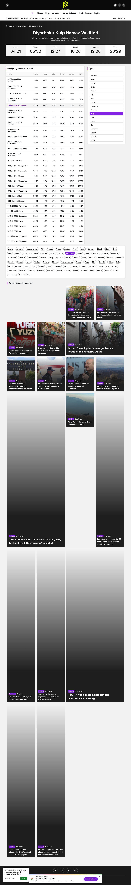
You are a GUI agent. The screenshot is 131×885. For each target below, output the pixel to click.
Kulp (92, 113)
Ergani (93, 91)
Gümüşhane (32, 258)
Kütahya (37, 262)
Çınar (93, 140)
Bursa (25, 253)
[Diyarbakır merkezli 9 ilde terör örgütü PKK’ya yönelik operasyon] (51, 339)
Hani (92, 98)
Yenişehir (94, 129)
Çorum (52, 253)
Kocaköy (94, 110)
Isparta (59, 258)
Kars (90, 258)
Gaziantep (12, 258)
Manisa (55, 262)
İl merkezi (94, 76)
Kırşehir (11, 262)
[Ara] (115, 5)
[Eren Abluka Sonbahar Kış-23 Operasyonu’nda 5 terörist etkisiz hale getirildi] (110, 470)
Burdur (17, 253)
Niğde (110, 262)
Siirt (34, 266)
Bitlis (115, 249)
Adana (10, 249)
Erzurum (105, 253)
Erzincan (96, 253)
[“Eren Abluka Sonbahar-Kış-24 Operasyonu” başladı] (80, 410)
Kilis (116, 270)
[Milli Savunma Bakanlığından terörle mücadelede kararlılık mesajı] (110, 303)
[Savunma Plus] (65, 5)
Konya (28, 262)
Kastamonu (100, 258)
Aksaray (22, 270)
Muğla (87, 262)
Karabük (108, 270)
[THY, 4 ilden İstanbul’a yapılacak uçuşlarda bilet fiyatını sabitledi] (51, 625)
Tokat (66, 266)
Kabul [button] (23, 878)
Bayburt (31, 270)
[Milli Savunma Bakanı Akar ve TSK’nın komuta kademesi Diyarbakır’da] (51, 374)
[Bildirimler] (123, 5)
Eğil (92, 95)
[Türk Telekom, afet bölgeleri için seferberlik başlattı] (21, 625)
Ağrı (42, 249)
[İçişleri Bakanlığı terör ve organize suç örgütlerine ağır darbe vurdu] (95, 338)
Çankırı (44, 253)
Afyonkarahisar (32, 249)
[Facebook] (55, 870)
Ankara (58, 249)
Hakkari (43, 258)
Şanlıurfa (92, 266)
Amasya (50, 249)
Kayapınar (94, 106)
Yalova (99, 270)
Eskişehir (114, 253)
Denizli (60, 253)
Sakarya (18, 266)
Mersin (67, 258)
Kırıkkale (50, 270)
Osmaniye (12, 275)
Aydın (83, 249)
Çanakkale (34, 253)
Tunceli (83, 266)
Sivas (49, 266)
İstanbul (76, 258)
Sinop (41, 266)
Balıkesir (91, 249)
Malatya (46, 262)
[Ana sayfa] (32, 13)
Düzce (21, 275)
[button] (119, 5)
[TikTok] (68, 870)
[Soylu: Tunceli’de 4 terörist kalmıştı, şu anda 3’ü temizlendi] (80, 374)
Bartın (75, 270)
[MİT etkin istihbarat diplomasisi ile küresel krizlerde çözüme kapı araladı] (21, 374)
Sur (92, 125)
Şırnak (68, 270)
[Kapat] (100, 877)
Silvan (93, 121)
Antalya (67, 249)
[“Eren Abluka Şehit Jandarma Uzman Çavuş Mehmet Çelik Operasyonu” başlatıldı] (36, 470)
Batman (59, 270)
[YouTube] (75, 870)
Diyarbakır (70, 253)
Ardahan (84, 270)
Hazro (93, 102)
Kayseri (110, 258)
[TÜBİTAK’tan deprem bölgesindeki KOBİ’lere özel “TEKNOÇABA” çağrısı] (21, 780)
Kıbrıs (29, 275)
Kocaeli (20, 262)
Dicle (93, 87)
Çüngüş (94, 136)
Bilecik (99, 249)
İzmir (84, 258)
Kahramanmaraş (67, 262)
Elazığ (87, 253)
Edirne (79, 253)
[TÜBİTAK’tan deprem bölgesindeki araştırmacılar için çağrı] (95, 625)
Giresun (22, 258)
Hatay (51, 258)
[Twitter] (62, 870)
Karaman (40, 270)
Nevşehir (102, 262)
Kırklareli (119, 258)
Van (107, 266)
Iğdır (92, 270)
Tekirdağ (57, 266)
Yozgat (114, 266)
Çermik (93, 132)
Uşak (101, 266)
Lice (92, 117)
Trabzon (74, 266)
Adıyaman (19, 249)
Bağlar (93, 79)
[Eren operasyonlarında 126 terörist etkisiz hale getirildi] (110, 374)
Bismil (93, 83)
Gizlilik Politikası (9, 878)
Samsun (27, 266)
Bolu (10, 253)
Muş (93, 262)
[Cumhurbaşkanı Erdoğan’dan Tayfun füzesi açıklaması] (21, 339)
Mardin (78, 262)
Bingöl (107, 249)
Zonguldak (12, 270)
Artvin (75, 249)
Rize (9, 266)
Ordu (118, 262)
